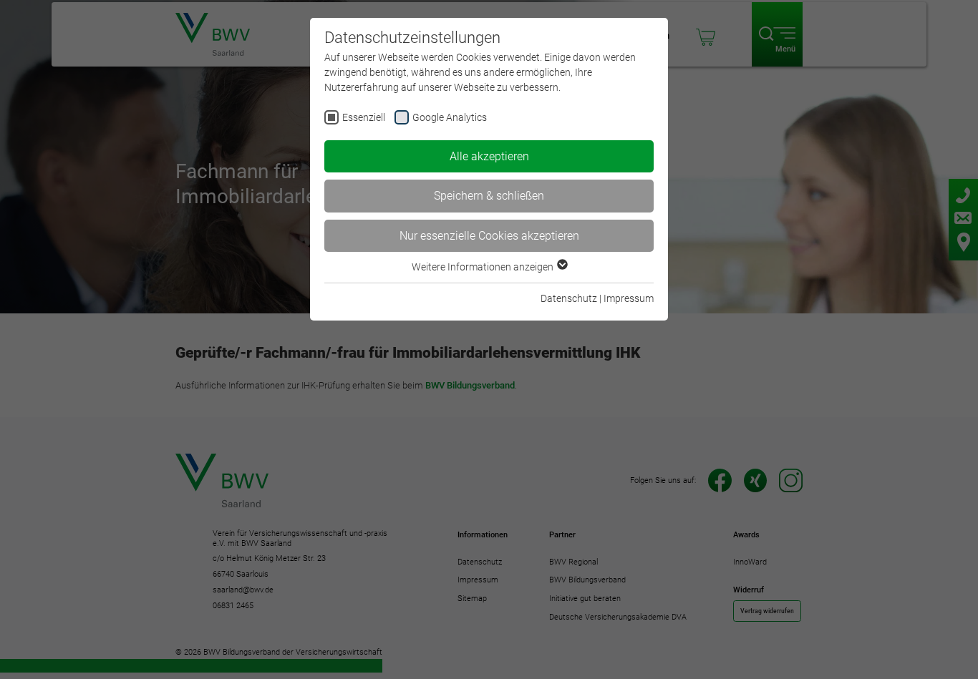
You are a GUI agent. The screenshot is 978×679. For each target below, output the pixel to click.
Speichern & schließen (489, 195)
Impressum (629, 298)
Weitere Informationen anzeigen (484, 267)
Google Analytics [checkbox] (449, 117)
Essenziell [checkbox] (363, 117)
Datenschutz (569, 298)
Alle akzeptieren (489, 156)
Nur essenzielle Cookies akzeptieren (489, 236)
